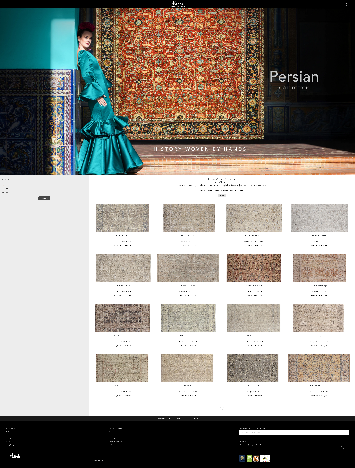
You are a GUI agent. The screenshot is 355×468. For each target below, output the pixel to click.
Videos (8, 441)
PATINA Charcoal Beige (122, 336)
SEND (346, 432)
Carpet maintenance (115, 441)
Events (178, 419)
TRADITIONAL (6, 193)
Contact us (112, 432)
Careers (195, 419)
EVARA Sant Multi (319, 235)
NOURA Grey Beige (188, 336)
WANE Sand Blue (254, 336)
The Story (9, 432)
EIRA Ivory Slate (319, 336)
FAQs (110, 445)
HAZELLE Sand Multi (253, 235)
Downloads (161, 419)
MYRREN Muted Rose (319, 386)
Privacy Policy (10, 445)
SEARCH (44, 198)
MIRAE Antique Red (253, 286)
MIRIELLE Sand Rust (188, 235)
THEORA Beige (188, 386)
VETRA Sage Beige (122, 386)
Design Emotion (11, 435)
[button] (7, 4)
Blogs (187, 419)
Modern (5, 189)
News (170, 419)
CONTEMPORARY (7, 191)
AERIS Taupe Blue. (122, 235)
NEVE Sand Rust (188, 286)
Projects (8, 438)
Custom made (113, 438)
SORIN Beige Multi (122, 286)
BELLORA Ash (253, 386)
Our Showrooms (114, 435)
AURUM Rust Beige (319, 286)
